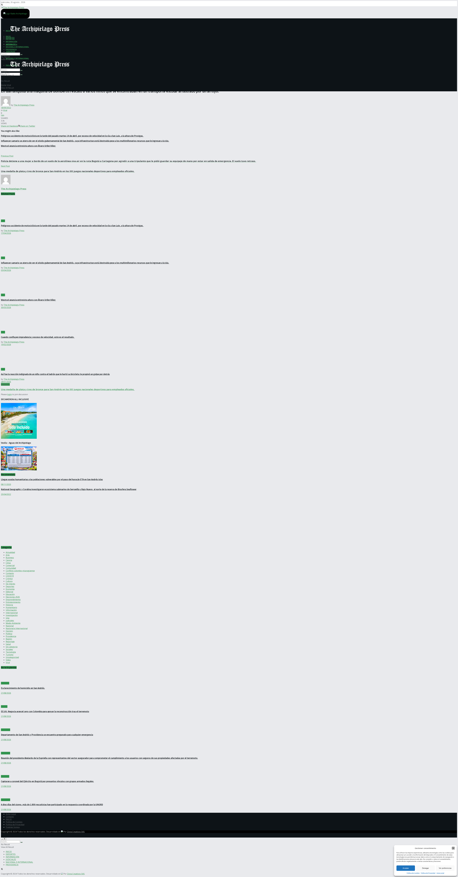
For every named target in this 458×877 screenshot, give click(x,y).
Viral (9, 85)
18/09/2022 (6, 107)
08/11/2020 (6, 484)
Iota (7, 618)
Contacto (10, 573)
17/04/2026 (6, 233)
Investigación (12, 615)
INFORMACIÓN (11, 41)
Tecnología (11, 652)
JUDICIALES (10, 51)
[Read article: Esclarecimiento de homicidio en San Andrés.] (229, 676)
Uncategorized (12, 657)
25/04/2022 (6, 494)
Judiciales (10, 620)
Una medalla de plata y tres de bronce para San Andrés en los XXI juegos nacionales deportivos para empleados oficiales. (68, 389)
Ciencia (9, 560)
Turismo (9, 654)
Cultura (9, 581)
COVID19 (10, 576)
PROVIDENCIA (11, 49)
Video (8, 660)
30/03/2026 (6, 307)
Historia (9, 605)
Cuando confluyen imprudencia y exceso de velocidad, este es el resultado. (38, 337)
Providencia (11, 636)
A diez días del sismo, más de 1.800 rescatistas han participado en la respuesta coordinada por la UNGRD (52, 804)
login (9, 394)
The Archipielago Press (24, 105)
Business (10, 557)
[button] (453, 848)
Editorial (9, 591)
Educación (10, 594)
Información (11, 610)
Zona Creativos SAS (76, 831)
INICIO (8, 36)
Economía (10, 589)
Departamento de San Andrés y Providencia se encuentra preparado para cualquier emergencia (47, 734)
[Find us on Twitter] (2, 5)
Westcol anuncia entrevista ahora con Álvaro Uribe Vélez (28, 145)
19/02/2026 (6, 344)
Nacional (10, 625)
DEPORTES (10, 39)
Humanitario (11, 607)
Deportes (10, 586)
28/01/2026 (6, 381)
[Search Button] (21, 74)
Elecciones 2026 (13, 597)
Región (9, 639)
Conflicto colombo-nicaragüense (20, 570)
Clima (8, 563)
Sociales (9, 649)
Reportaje (10, 641)
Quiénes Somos (13, 827)
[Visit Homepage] (12, 7)
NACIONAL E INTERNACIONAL (17, 58)
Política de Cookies (413, 873)
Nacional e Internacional (17, 628)
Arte (8, 555)
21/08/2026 (6, 693)
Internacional (12, 612)
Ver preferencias (445, 868)
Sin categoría (11, 646)
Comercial (10, 565)
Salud (8, 644)
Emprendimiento (13, 599)
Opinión (9, 631)
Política (9, 633)
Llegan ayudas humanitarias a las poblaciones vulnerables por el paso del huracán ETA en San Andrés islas (52, 479)
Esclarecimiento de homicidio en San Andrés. (23, 688)
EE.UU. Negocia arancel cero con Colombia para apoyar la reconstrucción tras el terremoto (45, 711)
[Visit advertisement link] (25, 542)
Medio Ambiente (13, 623)
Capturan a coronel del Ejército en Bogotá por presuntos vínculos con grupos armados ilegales (47, 781)
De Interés (10, 584)
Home (3, 85)
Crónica (9, 578)
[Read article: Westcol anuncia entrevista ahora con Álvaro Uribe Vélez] (229, 283)
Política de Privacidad (428, 873)
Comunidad (11, 568)
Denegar (425, 868)
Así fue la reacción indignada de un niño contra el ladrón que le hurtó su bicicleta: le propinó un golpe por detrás (55, 374)
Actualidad (10, 552)
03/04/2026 (6, 270)
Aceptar (406, 868)
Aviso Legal (440, 873)
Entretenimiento (13, 602)
